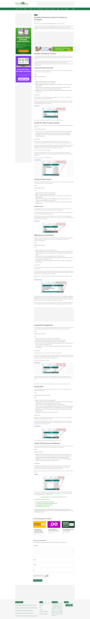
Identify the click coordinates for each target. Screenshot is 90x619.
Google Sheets (40, 8)
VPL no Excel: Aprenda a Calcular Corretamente (45, 501)
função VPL (38, 125)
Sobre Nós (41, 605)
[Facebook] (67, 605)
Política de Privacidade (43, 611)
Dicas (21, 8)
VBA (35, 8)
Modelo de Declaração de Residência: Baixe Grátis (24, 613)
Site (34, 569)
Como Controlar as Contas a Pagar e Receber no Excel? (46, 503)
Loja (62, 8)
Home (17, 8)
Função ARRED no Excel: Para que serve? (54, 530)
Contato (66, 8)
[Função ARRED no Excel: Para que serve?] (54, 521)
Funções (25, 8)
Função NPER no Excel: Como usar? (42, 506)
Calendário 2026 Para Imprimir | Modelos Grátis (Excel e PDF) (26, 607)
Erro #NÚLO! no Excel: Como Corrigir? (68, 530)
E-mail (34, 564)
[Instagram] (72, 605)
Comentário (35, 545)
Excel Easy (42, 511)
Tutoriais (30, 8)
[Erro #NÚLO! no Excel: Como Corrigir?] (68, 521)
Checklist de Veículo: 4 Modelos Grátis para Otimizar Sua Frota (26, 615)
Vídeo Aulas (52, 8)
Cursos (58, 8)
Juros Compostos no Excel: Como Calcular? (44, 504)
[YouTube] (69, 605)
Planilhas (47, 8)
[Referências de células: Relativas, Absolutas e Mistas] (39, 521)
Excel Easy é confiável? (43, 613)
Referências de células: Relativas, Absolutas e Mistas (38, 531)
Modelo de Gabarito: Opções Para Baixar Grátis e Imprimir (25, 605)
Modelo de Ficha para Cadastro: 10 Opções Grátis (24, 610)
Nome (34, 559)
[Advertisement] (56, 3)
